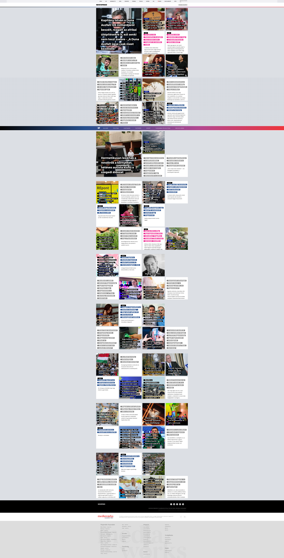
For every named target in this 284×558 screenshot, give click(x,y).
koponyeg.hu (168, 539)
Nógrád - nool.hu (104, 548)
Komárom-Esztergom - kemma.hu (108, 546)
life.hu (166, 528)
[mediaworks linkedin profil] (184, 516)
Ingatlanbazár (168, 1)
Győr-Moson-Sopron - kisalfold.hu (108, 539)
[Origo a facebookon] (171, 504)
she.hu (166, 530)
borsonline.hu (146, 554)
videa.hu (167, 541)
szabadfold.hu (125, 537)
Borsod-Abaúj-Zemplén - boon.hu (108, 532)
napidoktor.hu (146, 535)
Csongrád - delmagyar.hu (106, 534)
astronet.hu (146, 527)
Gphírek (147, 1)
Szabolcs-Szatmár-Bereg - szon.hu (109, 551)
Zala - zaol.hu (125, 528)
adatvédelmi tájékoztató (153, 508)
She (153, 1)
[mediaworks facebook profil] (180, 516)
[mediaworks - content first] (105, 517)
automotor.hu (146, 528)
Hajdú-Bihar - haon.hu (106, 541)
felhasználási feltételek (163, 508)
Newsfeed (127, 1)
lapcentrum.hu (168, 543)
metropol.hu (168, 526)
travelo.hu (145, 539)
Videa (120, 1)
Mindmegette (113, 1)
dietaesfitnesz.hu (147, 541)
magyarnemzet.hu (126, 535)
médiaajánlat (183, 508)
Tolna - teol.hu (104, 553)
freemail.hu (167, 537)
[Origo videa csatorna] (180, 504)
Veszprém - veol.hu (126, 526)
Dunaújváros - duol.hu (106, 535)
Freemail (134, 1)
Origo (101, 1)
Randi (160, 1)
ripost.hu (167, 524)
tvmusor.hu (146, 546)
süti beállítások (172, 508)
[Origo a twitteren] (174, 504)
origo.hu (124, 541)
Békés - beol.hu (104, 530)
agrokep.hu (124, 550)
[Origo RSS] (183, 504)
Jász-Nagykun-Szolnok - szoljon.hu (109, 544)
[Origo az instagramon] (177, 504)
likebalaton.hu (146, 534)
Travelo (141, 1)
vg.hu (123, 548)
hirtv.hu (123, 539)
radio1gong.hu (168, 550)
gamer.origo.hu (147, 532)
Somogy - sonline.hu (105, 550)
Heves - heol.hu (104, 542)
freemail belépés (183, 5)
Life (106, 1)
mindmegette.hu (147, 537)
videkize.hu (146, 544)
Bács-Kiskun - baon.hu (106, 527)
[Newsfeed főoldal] (101, 504)
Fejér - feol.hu (104, 537)
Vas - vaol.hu (125, 524)
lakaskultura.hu (147, 530)
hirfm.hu (167, 552)
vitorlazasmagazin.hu (148, 542)
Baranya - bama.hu (105, 528)
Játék (175, 1)
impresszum (178, 508)
